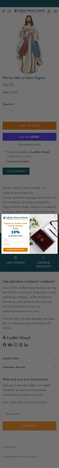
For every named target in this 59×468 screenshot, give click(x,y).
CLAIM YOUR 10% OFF (15, 250)
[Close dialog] (55, 216)
